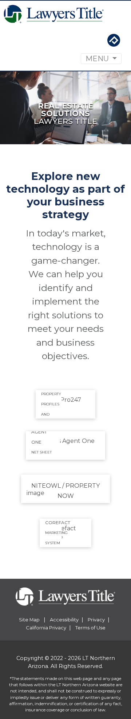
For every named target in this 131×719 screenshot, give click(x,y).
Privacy (96, 619)
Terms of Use (90, 627)
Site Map (30, 619)
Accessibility (64, 619)
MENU (98, 58)
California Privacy (46, 627)
